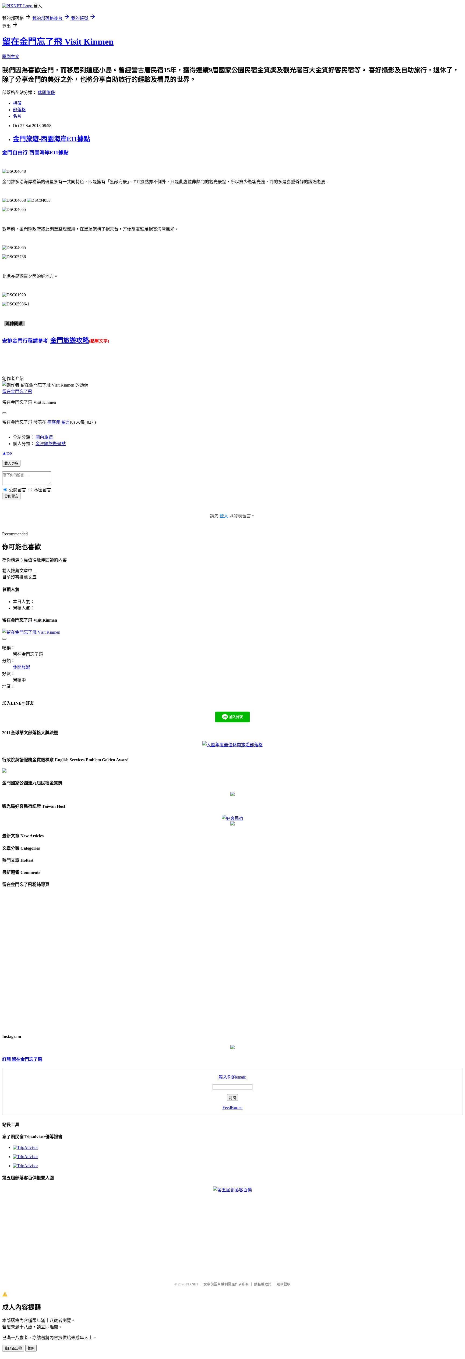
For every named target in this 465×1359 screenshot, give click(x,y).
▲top (7, 453)
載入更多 (11, 464)
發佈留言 (11, 496)
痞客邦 (53, 422)
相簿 (17, 103)
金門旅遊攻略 (69, 340)
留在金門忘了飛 (17, 391)
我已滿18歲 (13, 1348)
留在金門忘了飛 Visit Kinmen (58, 41)
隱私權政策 (263, 1284)
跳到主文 (10, 56)
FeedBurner (233, 1107)
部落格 (19, 109)
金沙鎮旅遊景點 (51, 443)
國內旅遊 (44, 437)
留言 (65, 422)
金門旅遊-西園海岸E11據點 (51, 138)
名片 (17, 116)
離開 (30, 1348)
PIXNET (192, 1284)
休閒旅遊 (46, 92)
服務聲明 (284, 1284)
